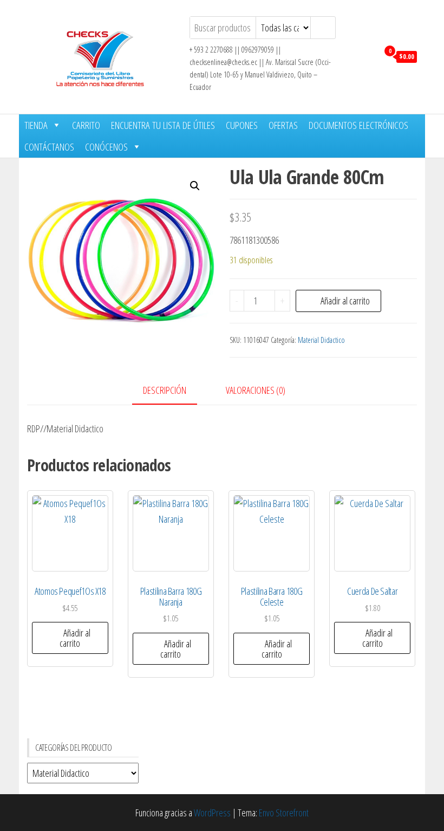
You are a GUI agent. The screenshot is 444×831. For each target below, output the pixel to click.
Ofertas (283, 125)
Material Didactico (321, 340)
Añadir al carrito (345, 300)
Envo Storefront (284, 812)
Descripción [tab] (164, 390)
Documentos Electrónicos (358, 125)
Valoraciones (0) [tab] (255, 390)
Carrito (86, 125)
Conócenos (106, 147)
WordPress (212, 812)
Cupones (242, 125)
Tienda (36, 125)
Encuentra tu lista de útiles (163, 125)
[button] (195, 186)
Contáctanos (49, 147)
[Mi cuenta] (367, 56)
